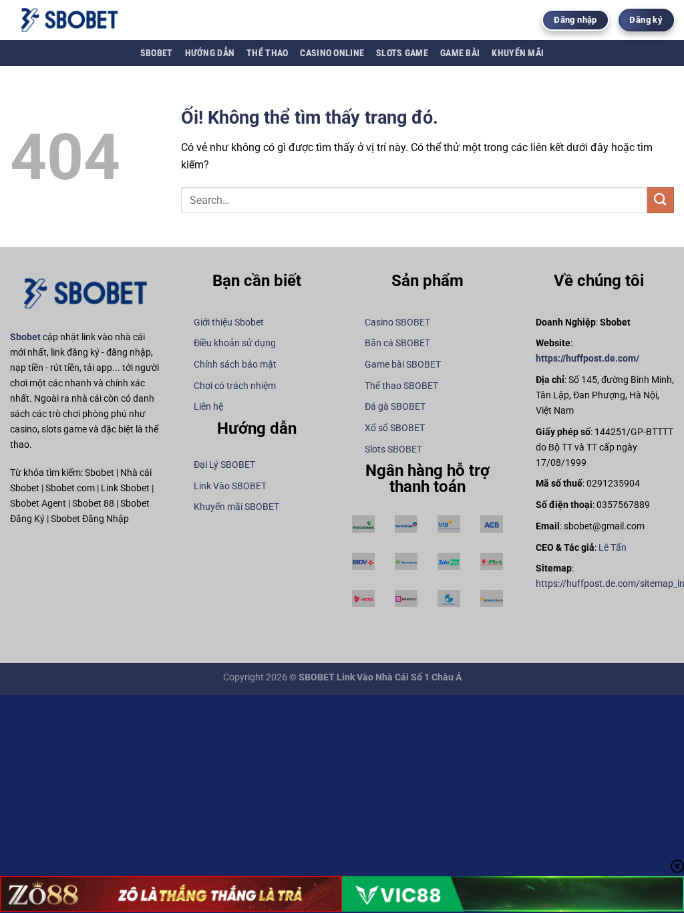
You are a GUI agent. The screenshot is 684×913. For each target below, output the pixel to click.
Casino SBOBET (397, 322)
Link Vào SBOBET (230, 486)
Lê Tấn (612, 547)
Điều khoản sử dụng (235, 343)
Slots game (402, 53)
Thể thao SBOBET (401, 386)
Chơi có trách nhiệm (235, 386)
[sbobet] (77, 20)
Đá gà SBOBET (395, 406)
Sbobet (156, 53)
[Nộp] (660, 200)
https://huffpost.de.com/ (587, 358)
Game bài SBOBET (403, 364)
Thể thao (267, 53)
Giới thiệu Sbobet (229, 322)
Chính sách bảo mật (235, 364)
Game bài (460, 53)
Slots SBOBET (393, 449)
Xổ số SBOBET (395, 428)
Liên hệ (208, 406)
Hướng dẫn (210, 53)
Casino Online (332, 53)
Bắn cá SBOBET (397, 343)
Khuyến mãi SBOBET (236, 507)
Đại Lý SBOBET (224, 465)
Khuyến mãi (518, 53)
